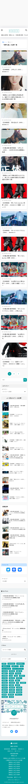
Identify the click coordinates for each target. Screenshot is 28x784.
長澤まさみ (18, 694)
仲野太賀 (12, 671)
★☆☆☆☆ (17, 751)
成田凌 (11, 680)
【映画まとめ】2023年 (14, 764)
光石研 (11, 673)
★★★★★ (11, 663)
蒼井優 (4, 694)
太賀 (11, 675)
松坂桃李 (23, 682)
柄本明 (17, 685)
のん (22, 666)
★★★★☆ (20, 663)
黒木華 (11, 697)
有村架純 (4, 682)
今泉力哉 (4, 671)
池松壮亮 (4, 690)
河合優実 (12, 690)
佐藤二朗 (19, 671)
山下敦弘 (4, 678)
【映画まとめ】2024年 (14, 762)
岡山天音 (12, 678)
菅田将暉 (19, 692)
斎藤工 (17, 680)
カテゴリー (4, 389)
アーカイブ (4, 578)
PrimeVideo (10, 777)
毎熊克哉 (12, 687)
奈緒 (16, 675)
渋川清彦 (19, 690)
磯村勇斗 (4, 692)
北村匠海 (18, 673)
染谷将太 (5, 687)
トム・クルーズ (6, 668)
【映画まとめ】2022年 (14, 766)
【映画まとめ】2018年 (14, 774)
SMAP (4, 663)
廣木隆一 (4, 680)
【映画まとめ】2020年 (14, 770)
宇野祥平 (22, 675)
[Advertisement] (14, 14)
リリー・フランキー (18, 668)
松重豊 (11, 685)
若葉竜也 (12, 692)
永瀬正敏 (19, 687)
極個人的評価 (14, 746)
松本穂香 (4, 685)
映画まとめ (14, 755)
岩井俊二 (19, 678)
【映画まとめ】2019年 (14, 772)
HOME (15, 743)
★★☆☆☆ (15, 666)
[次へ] (18, 374)
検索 (25, 380)
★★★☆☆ (6, 666)
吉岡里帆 (4, 675)
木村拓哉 (12, 682)
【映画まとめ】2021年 (14, 768)
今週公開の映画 (14, 753)
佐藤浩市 (4, 673)
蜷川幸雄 (11, 694)
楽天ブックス (17, 777)
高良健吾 (4, 697)
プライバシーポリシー (14, 779)
